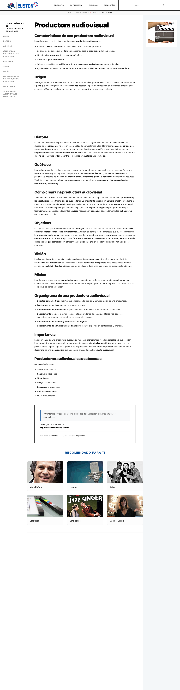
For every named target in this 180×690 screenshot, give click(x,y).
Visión (6, 66)
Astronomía (76, 5)
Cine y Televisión (83, 12)
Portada (71, 12)
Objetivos (8, 61)
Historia (7, 41)
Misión (6, 71)
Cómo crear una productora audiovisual (11, 53)
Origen (6, 36)
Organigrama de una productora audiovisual (11, 78)
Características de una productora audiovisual (15, 27)
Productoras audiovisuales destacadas (10, 93)
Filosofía (59, 5)
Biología (93, 5)
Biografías (109, 5)
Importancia (9, 86)
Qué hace (7, 46)
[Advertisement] (85, 113)
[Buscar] (163, 5)
